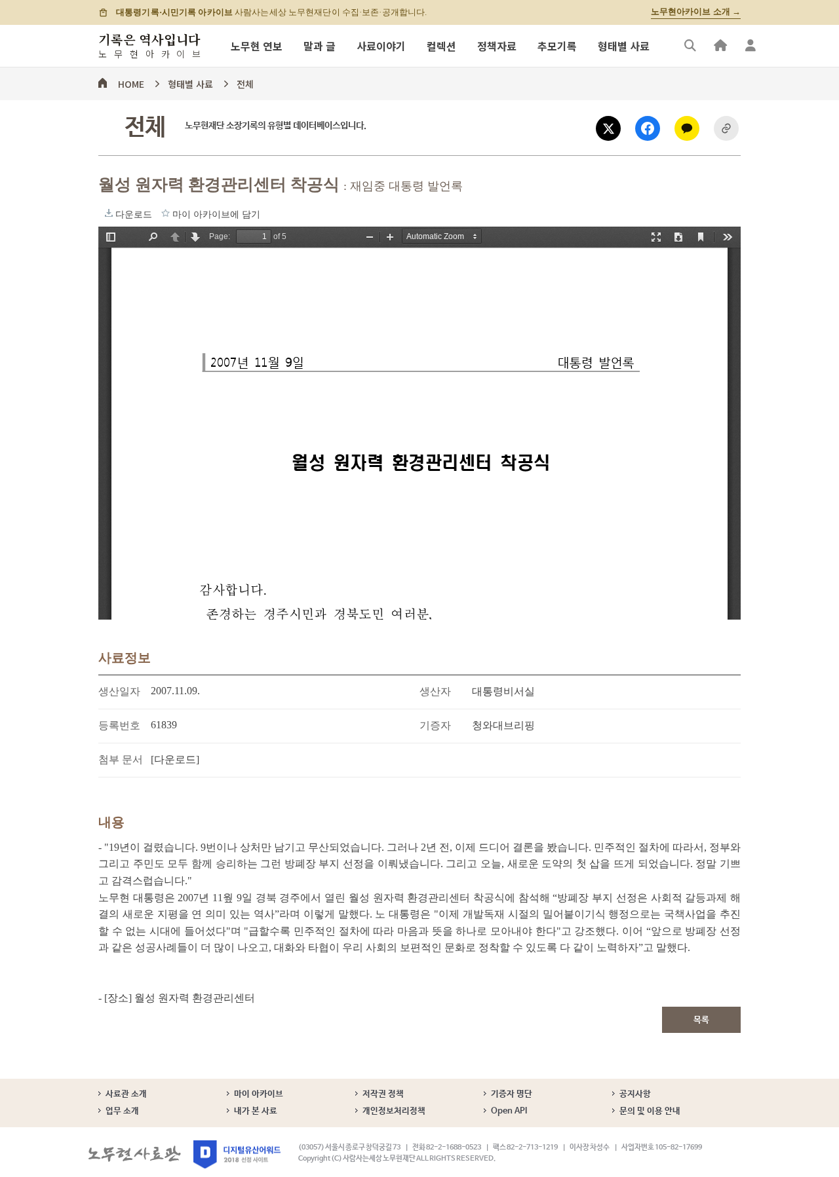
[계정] (750, 45)
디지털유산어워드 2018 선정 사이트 (237, 1154)
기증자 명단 (511, 1094)
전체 (245, 81)
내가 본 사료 (255, 1111)
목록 (701, 1020)
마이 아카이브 (258, 1094)
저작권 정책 (383, 1094)
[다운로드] (175, 759)
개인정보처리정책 (393, 1111)
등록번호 (119, 725)
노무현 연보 (257, 46)
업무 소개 (122, 1111)
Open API (509, 1111)
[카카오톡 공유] (686, 128)
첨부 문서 (120, 759)
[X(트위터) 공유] (608, 128)
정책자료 (497, 46)
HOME (131, 81)
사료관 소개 (126, 1094)
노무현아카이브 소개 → (696, 11)
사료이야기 (381, 46)
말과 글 (319, 46)
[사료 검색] (690, 45)
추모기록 (557, 46)
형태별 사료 (624, 46)
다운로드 (109, 213)
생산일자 (119, 691)
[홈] (720, 45)
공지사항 (635, 1094)
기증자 (435, 725)
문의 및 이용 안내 (649, 1111)
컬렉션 (441, 46)
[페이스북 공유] (647, 128)
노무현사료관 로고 (134, 1154)
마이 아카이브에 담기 (165, 213)
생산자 (435, 691)
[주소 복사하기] (726, 128)
